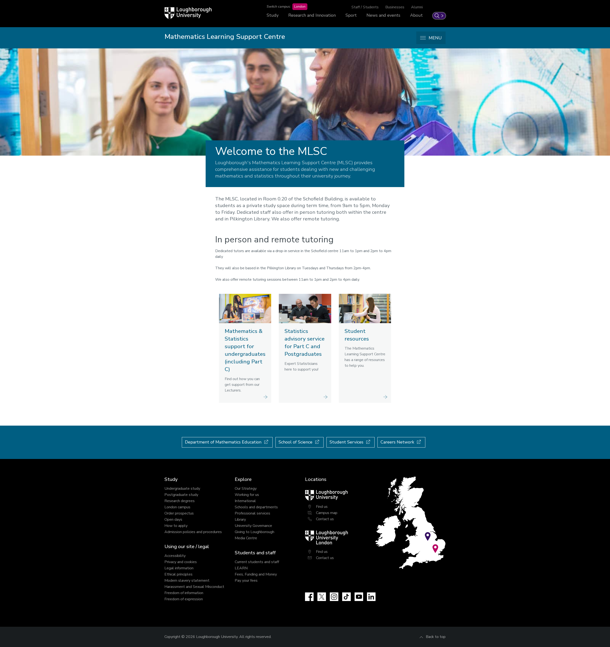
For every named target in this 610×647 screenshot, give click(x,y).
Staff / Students (365, 7)
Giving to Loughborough (254, 532)
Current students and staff (257, 562)
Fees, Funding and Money (256, 574)
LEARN (241, 568)
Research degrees (179, 501)
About (416, 15)
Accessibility (175, 555)
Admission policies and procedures (193, 532)
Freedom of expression (183, 599)
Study (273, 15)
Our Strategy (246, 488)
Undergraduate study (182, 488)
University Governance (253, 525)
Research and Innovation (312, 15)
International (245, 501)
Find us (322, 506)
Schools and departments (256, 507)
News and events (383, 15)
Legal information (178, 568)
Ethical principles (178, 574)
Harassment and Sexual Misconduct (194, 586)
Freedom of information (183, 593)
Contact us (325, 519)
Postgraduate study (181, 494)
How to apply (176, 525)
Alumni (417, 7)
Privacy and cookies (180, 562)
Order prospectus (179, 513)
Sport (351, 15)
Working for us (247, 494)
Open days (173, 519)
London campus (177, 507)
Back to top (436, 636)
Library (240, 519)
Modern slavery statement (186, 580)
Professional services (252, 513)
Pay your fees (246, 580)
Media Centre (246, 538)
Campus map (326, 512)
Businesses (394, 7)
